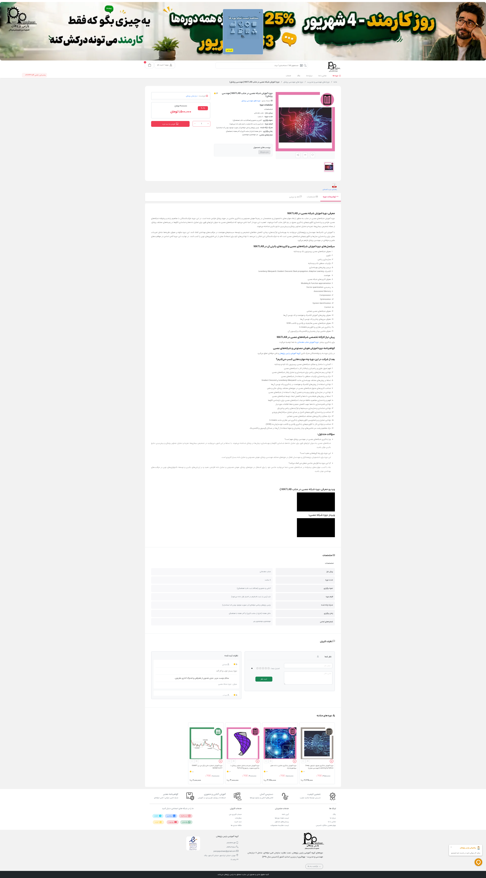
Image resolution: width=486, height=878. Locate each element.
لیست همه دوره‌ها (282, 818)
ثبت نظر (264, 679)
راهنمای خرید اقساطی (329, 189)
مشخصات (311, 197)
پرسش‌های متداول (282, 822)
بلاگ (334, 814)
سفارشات (238, 818)
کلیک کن (229, 50)
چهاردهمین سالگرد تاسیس (326, 825)
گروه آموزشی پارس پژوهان (289, 353)
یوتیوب (171, 822)
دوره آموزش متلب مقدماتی (308, 342)
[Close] (214, 14)
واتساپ (185, 822)
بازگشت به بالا (313, 866)
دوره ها (336, 76)
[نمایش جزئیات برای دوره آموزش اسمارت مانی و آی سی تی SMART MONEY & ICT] (206, 743)
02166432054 (231, 843)
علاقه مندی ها (236, 825)
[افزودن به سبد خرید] (331, 761)
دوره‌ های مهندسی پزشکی (250, 101)
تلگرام (156, 816)
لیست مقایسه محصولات (279, 825)
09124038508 (231, 847)
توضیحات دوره (329, 197)
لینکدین (170, 816)
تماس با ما (332, 822)
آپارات (157, 822)
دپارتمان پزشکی (191, 96)
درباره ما (333, 818)
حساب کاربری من (235, 814)
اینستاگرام (184, 816)
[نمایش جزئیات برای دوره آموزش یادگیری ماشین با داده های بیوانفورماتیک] (280, 743)
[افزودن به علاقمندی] (303, 761)
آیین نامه (285, 814)
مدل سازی (264, 152)
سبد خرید (238, 822)
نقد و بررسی (294, 197)
